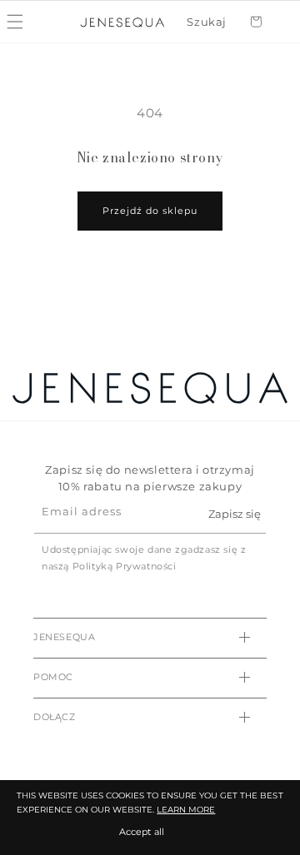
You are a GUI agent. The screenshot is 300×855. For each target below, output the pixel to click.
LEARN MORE (186, 809)
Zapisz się (234, 513)
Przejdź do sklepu (150, 210)
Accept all (141, 832)
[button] (207, 23)
